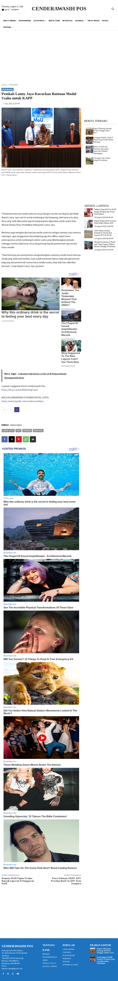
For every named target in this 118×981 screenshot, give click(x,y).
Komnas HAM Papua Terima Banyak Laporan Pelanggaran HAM (18, 881)
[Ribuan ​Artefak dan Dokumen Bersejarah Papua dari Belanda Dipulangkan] (89, 149)
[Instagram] (8, 974)
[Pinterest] (19, 439)
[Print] (33, 439)
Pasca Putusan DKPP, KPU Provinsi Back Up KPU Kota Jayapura (66, 881)
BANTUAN (38, 430)
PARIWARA (13, 84)
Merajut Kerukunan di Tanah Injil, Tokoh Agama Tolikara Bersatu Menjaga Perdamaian (104, 244)
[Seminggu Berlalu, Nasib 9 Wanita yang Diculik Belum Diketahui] (89, 140)
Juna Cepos (16, 424)
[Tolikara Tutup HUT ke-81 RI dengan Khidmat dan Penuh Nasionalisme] (88, 212)
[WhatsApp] (26, 439)
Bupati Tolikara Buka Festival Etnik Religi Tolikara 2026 (105, 222)
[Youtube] (18, 974)
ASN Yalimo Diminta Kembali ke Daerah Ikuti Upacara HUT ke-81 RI (103, 233)
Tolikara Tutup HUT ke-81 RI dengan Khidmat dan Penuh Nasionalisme (105, 211)
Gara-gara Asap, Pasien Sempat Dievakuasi (101, 159)
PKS (18, 430)
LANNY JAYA (8, 430)
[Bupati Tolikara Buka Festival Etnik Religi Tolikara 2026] (88, 224)
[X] (12, 439)
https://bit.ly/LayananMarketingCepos (20, 389)
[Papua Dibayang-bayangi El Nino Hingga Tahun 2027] (89, 131)
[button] (112, 8)
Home (4, 84)
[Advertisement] (60, 55)
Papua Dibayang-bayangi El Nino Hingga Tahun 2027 (102, 130)
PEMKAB (27, 430)
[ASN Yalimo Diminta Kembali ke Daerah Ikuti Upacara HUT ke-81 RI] (88, 234)
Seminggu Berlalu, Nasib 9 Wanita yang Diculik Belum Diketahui (103, 139)
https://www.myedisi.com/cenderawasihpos (23, 401)
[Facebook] (5, 439)
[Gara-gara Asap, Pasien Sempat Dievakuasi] (89, 161)
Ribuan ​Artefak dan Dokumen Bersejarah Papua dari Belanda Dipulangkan (101, 150)
